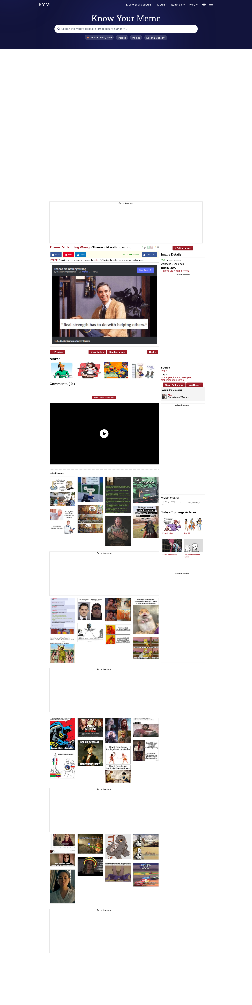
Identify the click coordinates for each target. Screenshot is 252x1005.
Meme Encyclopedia (138, 4)
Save (69, 255)
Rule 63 (187, 533)
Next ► (153, 352)
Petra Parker (167, 533)
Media (161, 4)
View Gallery (97, 352)
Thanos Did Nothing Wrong (70, 247)
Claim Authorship (174, 385)
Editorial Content (155, 37)
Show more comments (104, 397)
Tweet (82, 255)
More (192, 4)
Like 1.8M (150, 255)
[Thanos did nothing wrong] (104, 304)
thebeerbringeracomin (172, 380)
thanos (176, 377)
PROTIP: (54, 260)
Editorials (176, 4)
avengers (186, 377)
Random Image (117, 352)
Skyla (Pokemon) (169, 555)
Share (57, 255)
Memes (136, 37)
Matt (170, 395)
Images (122, 37)
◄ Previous (57, 352)
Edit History (195, 385)
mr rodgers (166, 377)
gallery (96, 260)
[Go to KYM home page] (44, 5)
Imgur (164, 370)
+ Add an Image (183, 248)
